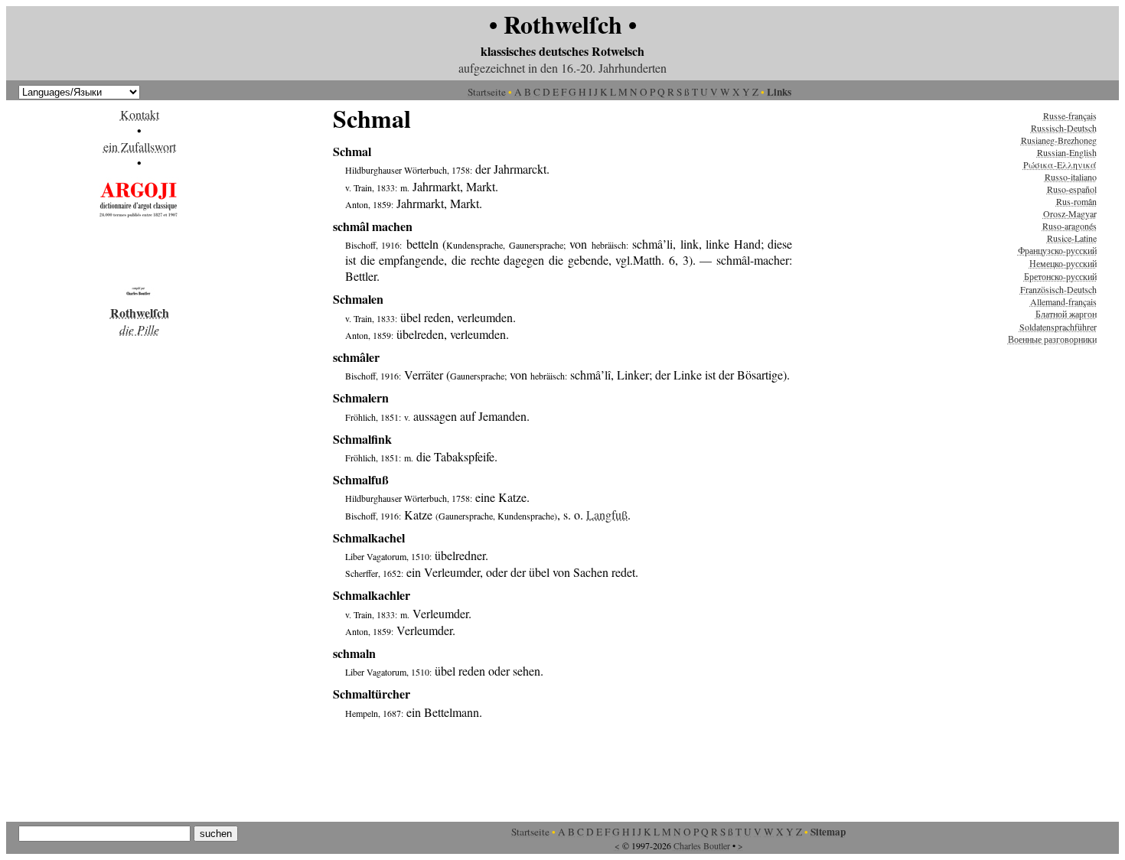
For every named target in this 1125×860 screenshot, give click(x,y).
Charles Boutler (701, 845)
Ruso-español (1072, 189)
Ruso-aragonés (1069, 226)
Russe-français (1070, 115)
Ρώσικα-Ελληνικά (1060, 164)
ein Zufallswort (139, 146)
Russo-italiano (1071, 177)
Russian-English (1067, 152)
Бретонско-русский (1060, 276)
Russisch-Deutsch (1064, 128)
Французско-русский (1057, 250)
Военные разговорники (1052, 339)
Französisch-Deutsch (1058, 289)
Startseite (487, 92)
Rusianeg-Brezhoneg (1059, 140)
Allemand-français (1063, 301)
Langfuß (607, 515)
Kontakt (139, 114)
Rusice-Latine (1072, 238)
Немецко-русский (1063, 263)
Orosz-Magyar (1070, 213)
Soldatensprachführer (1058, 327)
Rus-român (1076, 201)
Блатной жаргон (1066, 314)
